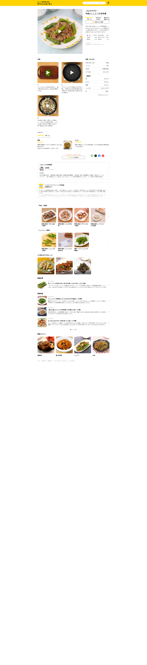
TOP (39, 361)
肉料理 (43, 361)
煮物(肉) (50, 361)
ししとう (88, 65)
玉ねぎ (87, 68)
